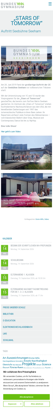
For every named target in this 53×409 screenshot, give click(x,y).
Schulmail (8, 340)
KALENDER (7, 238)
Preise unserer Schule (14, 307)
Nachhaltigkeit (39, 360)
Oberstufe (7, 364)
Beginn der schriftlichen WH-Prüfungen (31, 245)
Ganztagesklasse (9, 361)
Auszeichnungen (18, 358)
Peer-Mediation (17, 365)
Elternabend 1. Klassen (22, 274)
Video (46, 219)
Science (46, 364)
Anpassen (12, 404)
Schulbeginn (17, 260)
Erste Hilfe (40, 219)
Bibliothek (8, 314)
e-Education (9, 320)
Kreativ (27, 360)
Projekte (29, 364)
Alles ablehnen (37, 404)
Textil (47, 368)
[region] (26, 388)
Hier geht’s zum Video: (11, 131)
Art (4, 357)
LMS (5, 333)
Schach (38, 365)
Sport (6, 367)
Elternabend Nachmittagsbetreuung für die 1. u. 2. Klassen (29, 290)
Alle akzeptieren (26, 397)
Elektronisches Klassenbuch (17, 327)
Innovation (19, 361)
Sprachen (16, 367)
